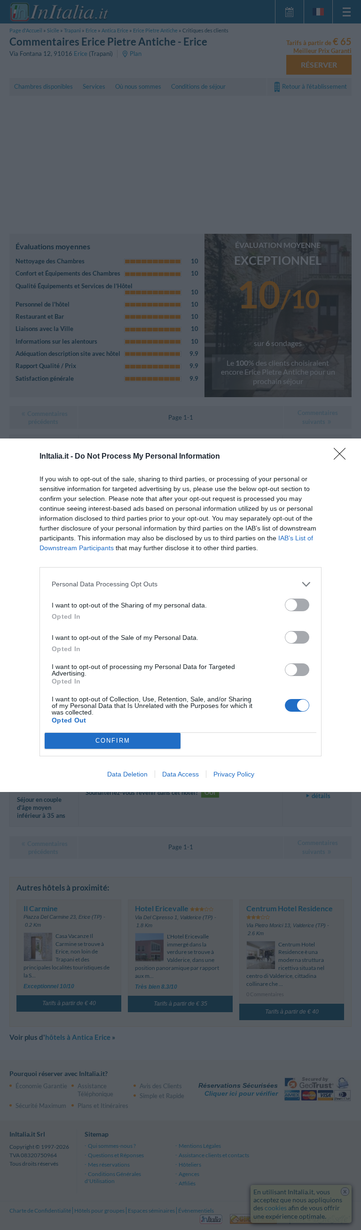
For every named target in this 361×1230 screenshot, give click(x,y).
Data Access (180, 774)
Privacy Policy (233, 774)
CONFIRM (112, 740)
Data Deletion (127, 774)
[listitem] (180, 584)
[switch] (297, 605)
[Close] (343, 457)
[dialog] (180, 615)
